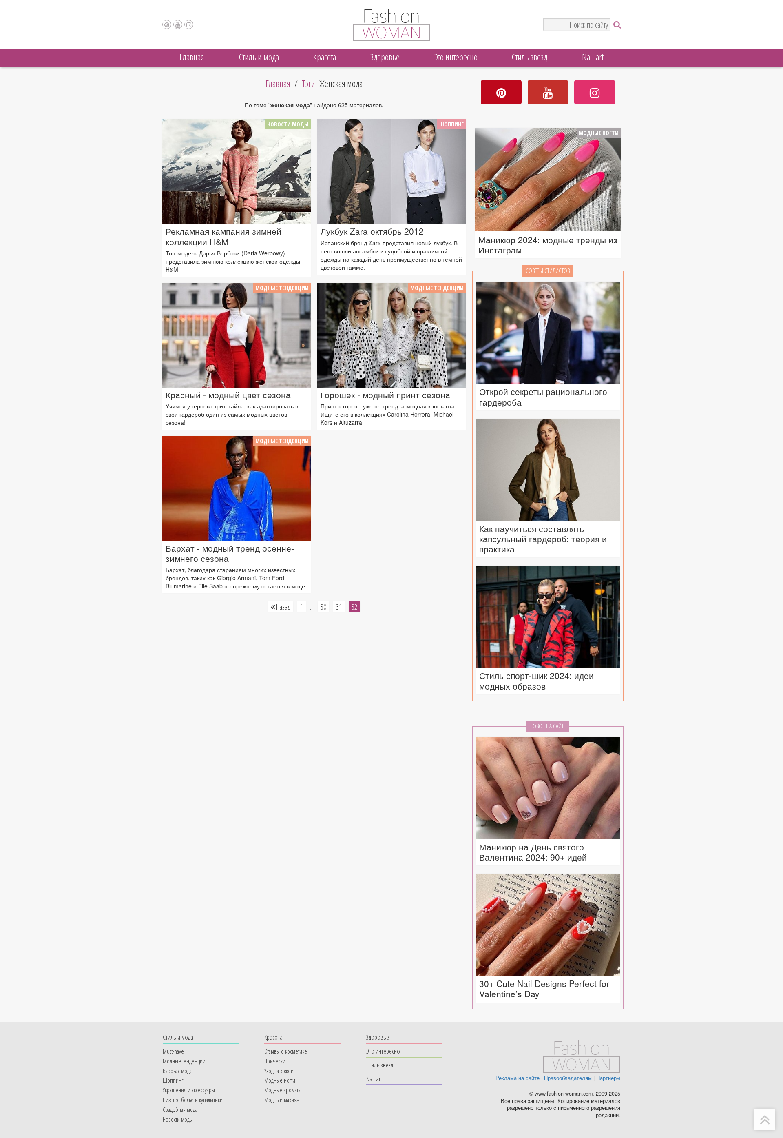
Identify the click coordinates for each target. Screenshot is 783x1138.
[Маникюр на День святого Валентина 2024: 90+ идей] (548, 788)
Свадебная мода (180, 1109)
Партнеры (608, 1078)
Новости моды (288, 124)
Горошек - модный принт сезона (385, 395)
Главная (191, 57)
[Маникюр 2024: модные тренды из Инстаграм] (548, 180)
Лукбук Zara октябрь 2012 (372, 231)
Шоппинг (451, 124)
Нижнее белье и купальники (193, 1100)
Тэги (308, 84)
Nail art (593, 57)
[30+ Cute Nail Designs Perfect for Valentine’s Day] (548, 925)
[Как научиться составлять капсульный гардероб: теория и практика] (548, 470)
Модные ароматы (282, 1090)
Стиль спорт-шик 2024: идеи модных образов (536, 680)
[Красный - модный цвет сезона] (236, 335)
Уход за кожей (279, 1071)
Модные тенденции (282, 288)
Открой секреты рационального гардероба (543, 396)
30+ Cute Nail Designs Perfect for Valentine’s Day (544, 988)
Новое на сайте (547, 726)
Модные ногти (599, 133)
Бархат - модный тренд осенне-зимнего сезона (230, 553)
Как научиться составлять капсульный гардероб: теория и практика (543, 539)
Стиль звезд (529, 57)
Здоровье (385, 57)
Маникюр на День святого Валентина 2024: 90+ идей (533, 852)
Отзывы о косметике (285, 1051)
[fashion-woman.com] (391, 38)
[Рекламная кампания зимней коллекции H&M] (236, 171)
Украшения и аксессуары (189, 1090)
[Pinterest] (166, 24)
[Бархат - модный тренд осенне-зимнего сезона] (236, 488)
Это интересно (456, 57)
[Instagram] (188, 24)
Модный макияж (281, 1100)
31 (339, 607)
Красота (324, 57)
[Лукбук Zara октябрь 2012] (391, 171)
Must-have (173, 1051)
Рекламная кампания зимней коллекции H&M (223, 236)
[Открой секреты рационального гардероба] (548, 333)
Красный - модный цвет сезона (228, 395)
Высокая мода (177, 1071)
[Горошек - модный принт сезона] (391, 335)
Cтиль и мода (259, 57)
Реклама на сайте (517, 1078)
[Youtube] (177, 24)
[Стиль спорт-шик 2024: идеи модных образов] (548, 617)
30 (323, 607)
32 (354, 607)
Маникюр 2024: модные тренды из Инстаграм (547, 245)
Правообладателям (568, 1078)
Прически (274, 1061)
